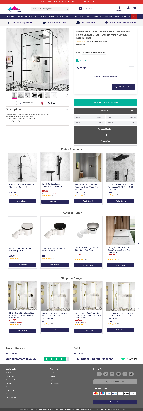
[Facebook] (99, 374)
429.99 (81, 68)
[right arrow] (67, 95)
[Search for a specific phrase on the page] (67, 9)
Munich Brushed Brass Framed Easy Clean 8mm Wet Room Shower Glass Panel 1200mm (88, 315)
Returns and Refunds (12, 380)
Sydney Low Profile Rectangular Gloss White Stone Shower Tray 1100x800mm (119, 250)
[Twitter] (105, 374)
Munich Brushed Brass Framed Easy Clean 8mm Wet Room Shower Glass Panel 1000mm (55, 316)
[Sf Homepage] (14, 9)
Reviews (52, 376)
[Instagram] (125, 374)
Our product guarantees (13, 387)
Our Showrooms (11, 397)
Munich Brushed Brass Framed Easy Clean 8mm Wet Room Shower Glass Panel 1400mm (121, 316)
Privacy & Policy (11, 390)
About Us (8, 394)
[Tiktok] (131, 374)
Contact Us (9, 373)
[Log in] (128, 7)
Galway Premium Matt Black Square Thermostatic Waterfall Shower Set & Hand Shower (120, 187)
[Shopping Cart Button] (134, 7)
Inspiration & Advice (56, 380)
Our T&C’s (9, 383)
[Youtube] (118, 374)
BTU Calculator (54, 383)
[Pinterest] (112, 374)
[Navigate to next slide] (138, 180)
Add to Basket (22, 201)
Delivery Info (10, 376)
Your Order (53, 373)
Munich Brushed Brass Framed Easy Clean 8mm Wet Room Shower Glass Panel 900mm (22, 315)
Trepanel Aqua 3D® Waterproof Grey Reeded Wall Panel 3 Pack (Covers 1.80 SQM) (87, 187)
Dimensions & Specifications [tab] (106, 102)
